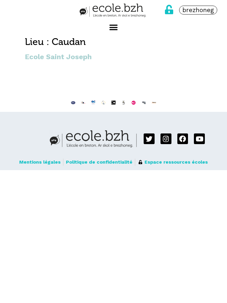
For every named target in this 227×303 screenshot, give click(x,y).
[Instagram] (165, 138)
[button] (113, 27)
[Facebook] (182, 138)
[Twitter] (149, 138)
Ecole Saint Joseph (58, 57)
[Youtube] (199, 138)
